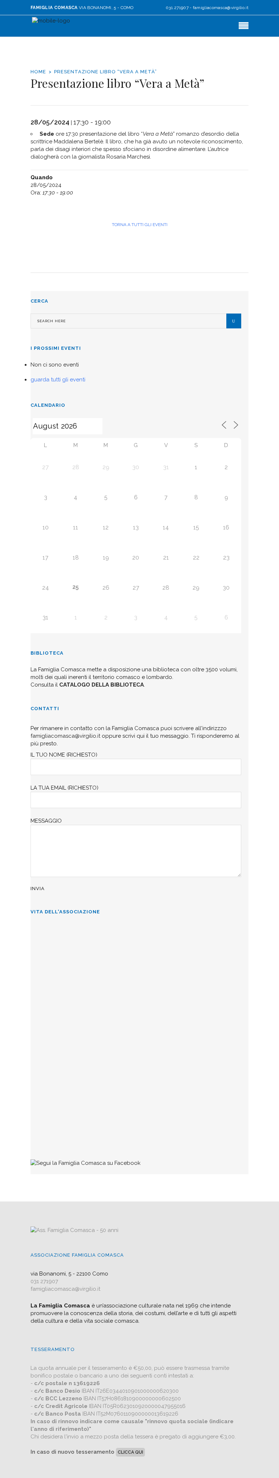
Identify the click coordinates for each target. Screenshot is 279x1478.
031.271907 (177, 7)
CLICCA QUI (130, 1452)
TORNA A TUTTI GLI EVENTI (139, 224)
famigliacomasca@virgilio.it (220, 7)
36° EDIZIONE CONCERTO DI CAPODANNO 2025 (98, 988)
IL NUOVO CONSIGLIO (63, 1045)
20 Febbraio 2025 (52, 1023)
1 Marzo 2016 (48, 1136)
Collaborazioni (51, 1101)
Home (38, 71)
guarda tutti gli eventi (58, 379)
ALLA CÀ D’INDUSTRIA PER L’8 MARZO (86, 932)
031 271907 (44, 1281)
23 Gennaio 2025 (51, 1080)
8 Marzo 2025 (48, 967)
